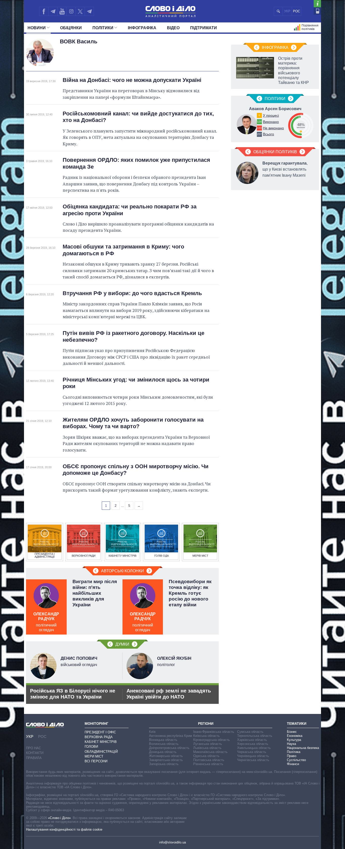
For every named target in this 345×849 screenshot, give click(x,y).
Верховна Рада (99, 737)
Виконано (271, 122)
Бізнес (292, 732)
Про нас (33, 748)
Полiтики (102, 28)
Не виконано (273, 128)
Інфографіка (142, 28)
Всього (268, 134)
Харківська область (252, 740)
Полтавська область (208, 760)
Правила (34, 758)
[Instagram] (71, 11)
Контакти (34, 753)
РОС (296, 11)
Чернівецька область (253, 756)
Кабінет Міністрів (101, 742)
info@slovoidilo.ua (172, 842)
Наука (291, 744)
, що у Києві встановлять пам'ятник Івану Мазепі (285, 169)
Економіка (294, 736)
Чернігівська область (253, 760)
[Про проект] (317, 3)
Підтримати (203, 28)
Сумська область (250, 732)
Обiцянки (71, 28)
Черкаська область (251, 752)
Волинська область (164, 744)
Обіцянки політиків (275, 152)
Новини (37, 28)
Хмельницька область (254, 748)
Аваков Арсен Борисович (275, 109)
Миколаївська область (210, 752)
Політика (293, 752)
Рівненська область (208, 764)
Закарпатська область (166, 760)
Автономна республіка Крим (170, 736)
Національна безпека (303, 748)
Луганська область (207, 744)
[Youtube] (61, 11)
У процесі (271, 115)
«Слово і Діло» (59, 818)
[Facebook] (43, 11)
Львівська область (207, 748)
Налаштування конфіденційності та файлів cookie (64, 829)
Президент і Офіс (100, 732)
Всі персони (96, 761)
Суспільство (296, 760)
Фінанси (293, 764)
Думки (122, 644)
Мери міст (94, 756)
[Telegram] (52, 11)
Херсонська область (252, 744)
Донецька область (163, 752)
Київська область (206, 736)
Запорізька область (164, 764)
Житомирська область (166, 756)
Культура (294, 740)
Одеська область (206, 756)
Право (291, 756)
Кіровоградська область (211, 740)
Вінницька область (163, 740)
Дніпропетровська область (169, 748)
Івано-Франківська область (213, 732)
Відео (173, 28)
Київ (152, 732)
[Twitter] (80, 11)
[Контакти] (317, 11)
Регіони (205, 723)
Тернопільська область (254, 736)
